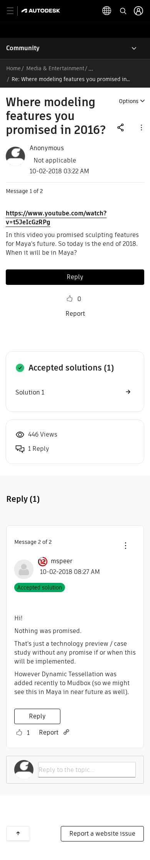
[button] (141, 127)
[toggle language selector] (107, 11)
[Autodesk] (42, 10)
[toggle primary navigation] (14, 11)
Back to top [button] (18, 833)
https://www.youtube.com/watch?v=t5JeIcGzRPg (56, 218)
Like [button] (70, 299)
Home (13, 68)
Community (23, 48)
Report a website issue (102, 833)
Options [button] (128, 101)
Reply (75, 277)
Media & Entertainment (55, 68)
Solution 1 (29, 392)
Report (75, 313)
